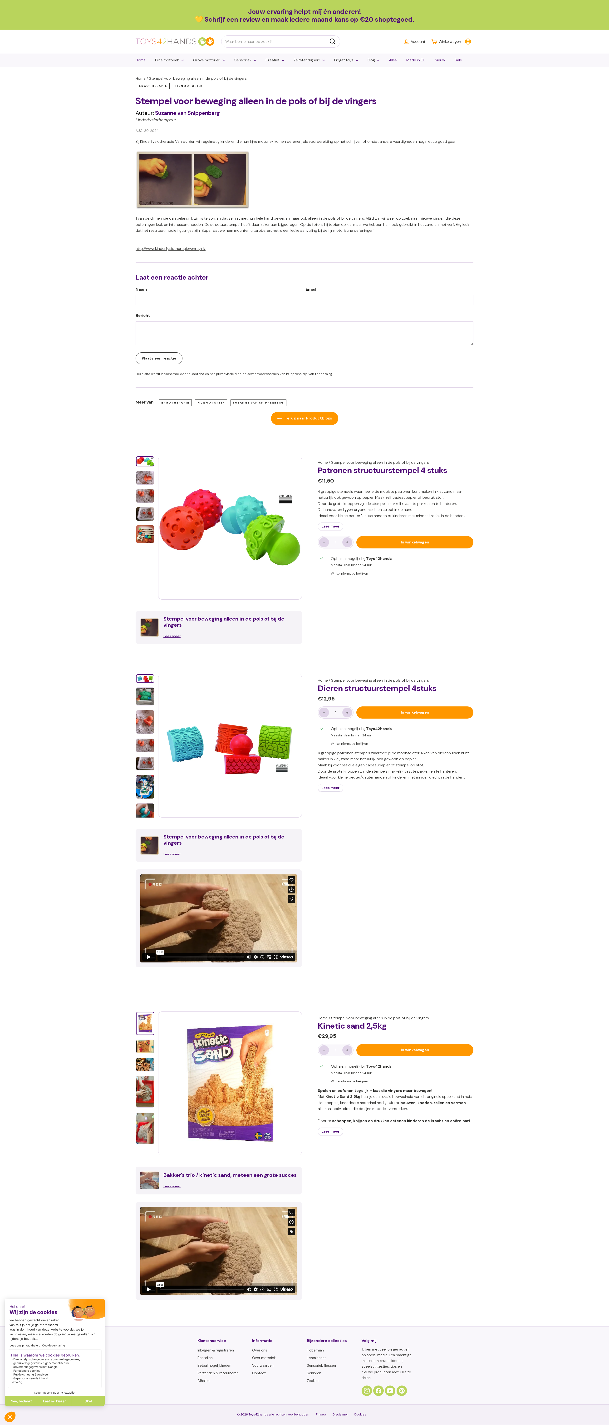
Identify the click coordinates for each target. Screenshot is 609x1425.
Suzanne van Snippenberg (258, 402)
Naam (141, 289)
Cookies (360, 1414)
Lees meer (330, 526)
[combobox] (280, 41)
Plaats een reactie (159, 358)
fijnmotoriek (189, 86)
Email (311, 289)
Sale (458, 60)
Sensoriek (242, 60)
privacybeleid (226, 374)
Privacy (321, 1414)
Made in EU (415, 60)
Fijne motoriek (167, 60)
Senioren (314, 1373)
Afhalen (203, 1380)
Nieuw (440, 60)
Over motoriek (264, 1358)
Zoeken (313, 1380)
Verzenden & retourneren (218, 1373)
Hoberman (315, 1350)
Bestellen (205, 1358)
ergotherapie (153, 86)
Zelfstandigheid (307, 60)
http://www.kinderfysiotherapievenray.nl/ (171, 248)
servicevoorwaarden (263, 374)
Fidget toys (344, 60)
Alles (393, 60)
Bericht (143, 315)
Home (141, 60)
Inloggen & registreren (215, 1350)
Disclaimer (340, 1414)
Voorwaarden (263, 1365)
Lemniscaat (316, 1358)
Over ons (259, 1350)
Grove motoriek (206, 60)
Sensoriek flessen (321, 1365)
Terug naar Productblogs (308, 418)
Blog (371, 60)
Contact (259, 1373)
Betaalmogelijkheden (214, 1365)
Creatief (272, 60)
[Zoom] (230, 527)
